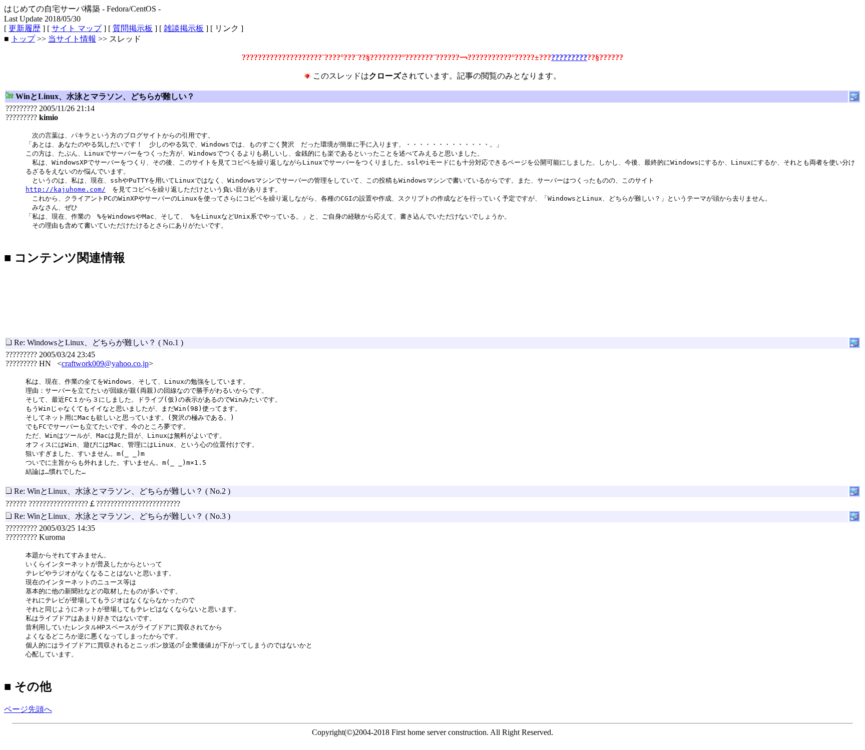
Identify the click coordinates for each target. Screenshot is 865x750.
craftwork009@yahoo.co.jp (105, 363)
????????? (569, 57)
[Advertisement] (186, 279)
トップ (23, 39)
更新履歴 (25, 28)
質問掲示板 (133, 28)
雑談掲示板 (184, 28)
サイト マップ (77, 28)
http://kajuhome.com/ (66, 189)
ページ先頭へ (28, 709)
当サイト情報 (72, 39)
